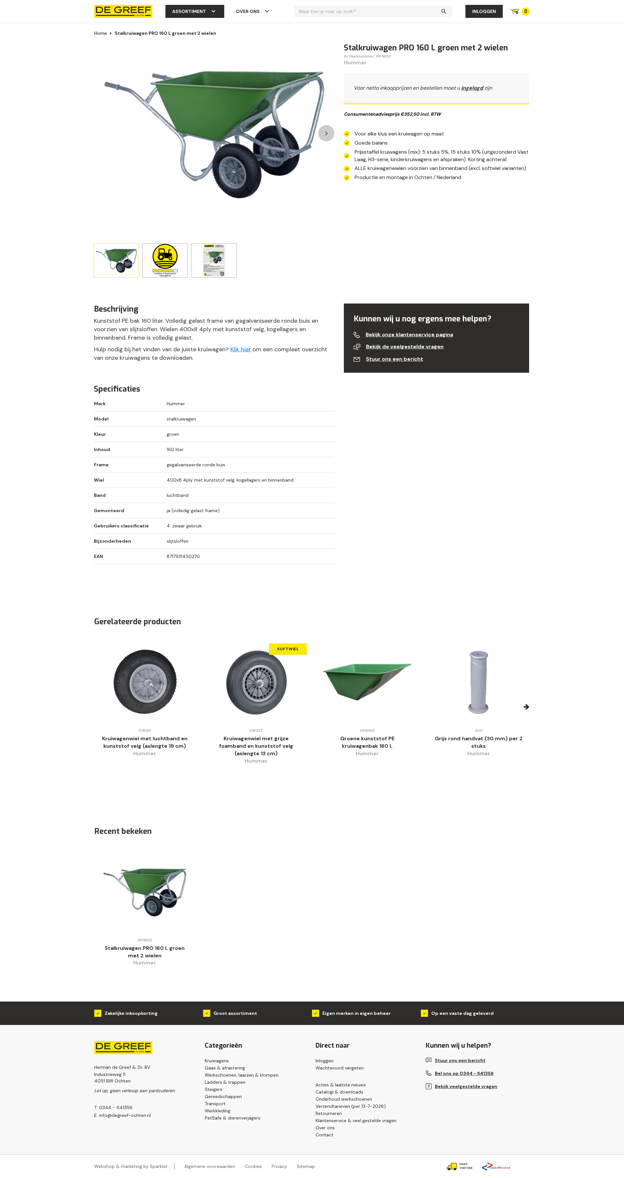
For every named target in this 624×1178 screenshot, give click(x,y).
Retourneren (329, 1113)
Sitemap (306, 1166)
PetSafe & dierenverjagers (232, 1118)
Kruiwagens (217, 1061)
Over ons (248, 11)
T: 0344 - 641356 (113, 1107)
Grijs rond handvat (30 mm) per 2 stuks (479, 742)
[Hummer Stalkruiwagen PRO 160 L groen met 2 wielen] (144, 892)
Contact (324, 1135)
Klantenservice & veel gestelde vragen (356, 1120)
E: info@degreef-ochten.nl (122, 1115)
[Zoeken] (443, 11)
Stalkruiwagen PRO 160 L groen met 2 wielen (165, 33)
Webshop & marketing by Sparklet (131, 1166)
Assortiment (189, 11)
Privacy (279, 1166)
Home (100, 33)
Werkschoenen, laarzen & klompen (242, 1075)
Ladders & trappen (225, 1082)
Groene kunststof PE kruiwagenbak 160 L (367, 742)
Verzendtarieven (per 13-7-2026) (351, 1106)
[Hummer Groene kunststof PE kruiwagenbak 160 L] (367, 682)
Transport (215, 1104)
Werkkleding (217, 1111)
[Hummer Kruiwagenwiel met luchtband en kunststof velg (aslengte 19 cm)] (144, 682)
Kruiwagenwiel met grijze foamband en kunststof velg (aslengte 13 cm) (256, 746)
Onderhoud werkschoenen (344, 1099)
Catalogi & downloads (339, 1092)
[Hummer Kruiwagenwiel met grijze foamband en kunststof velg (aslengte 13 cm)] (256, 682)
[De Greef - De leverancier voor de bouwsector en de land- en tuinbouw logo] (123, 10)
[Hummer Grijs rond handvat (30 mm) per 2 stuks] (479, 682)
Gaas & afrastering (225, 1068)
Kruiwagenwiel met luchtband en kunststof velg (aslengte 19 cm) (145, 742)
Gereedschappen (223, 1096)
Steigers (213, 1089)
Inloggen (484, 11)
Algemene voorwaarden (209, 1166)
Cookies (253, 1166)
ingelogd (472, 87)
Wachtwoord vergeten (340, 1068)
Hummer (355, 62)
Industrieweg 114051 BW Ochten (112, 1077)
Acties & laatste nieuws (341, 1085)
